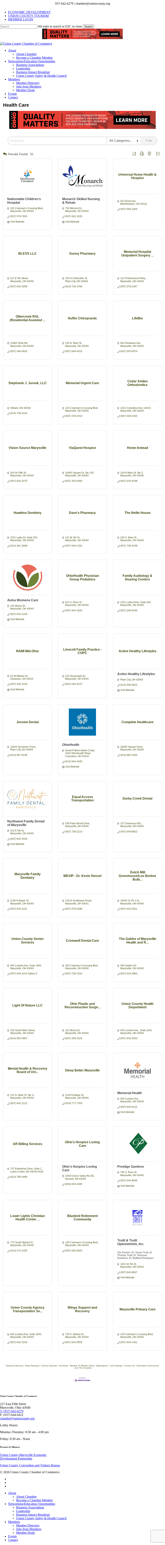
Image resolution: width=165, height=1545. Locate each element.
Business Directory (14, 1366)
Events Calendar (49, 1366)
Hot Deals (63, 1366)
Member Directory (28, 1525)
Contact (13, 1540)
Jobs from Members (28, 1529)
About (12, 1493)
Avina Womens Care (22, 600)
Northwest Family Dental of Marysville (25, 823)
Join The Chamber (83, 1368)
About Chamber (26, 1496)
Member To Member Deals (82, 1366)
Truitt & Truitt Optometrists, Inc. (130, 1242)
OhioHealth (70, 744)
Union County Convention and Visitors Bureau (30, 1465)
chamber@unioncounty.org (17, 1418)
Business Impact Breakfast (33, 1514)
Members (14, 1522)
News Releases (32, 1366)
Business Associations (30, 1507)
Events (12, 1536)
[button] (5, 154)
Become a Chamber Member (34, 1500)
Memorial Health (129, 1093)
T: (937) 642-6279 (11, 1411)
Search (88, 26)
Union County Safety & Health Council (41, 1518)
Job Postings (116, 1366)
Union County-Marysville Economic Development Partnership (23, 1456)
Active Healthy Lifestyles (136, 674)
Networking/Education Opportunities (31, 1504)
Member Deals (25, 1532)
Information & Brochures (147, 1366)
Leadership (23, 1511)
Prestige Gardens (130, 1166)
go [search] (150, 140)
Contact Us (129, 1366)
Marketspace (102, 1366)
